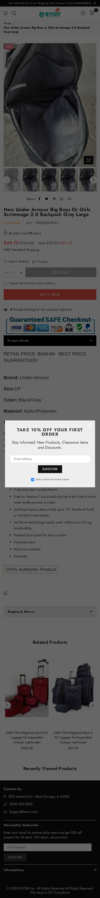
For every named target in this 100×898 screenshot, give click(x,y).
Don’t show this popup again (52, 479)
